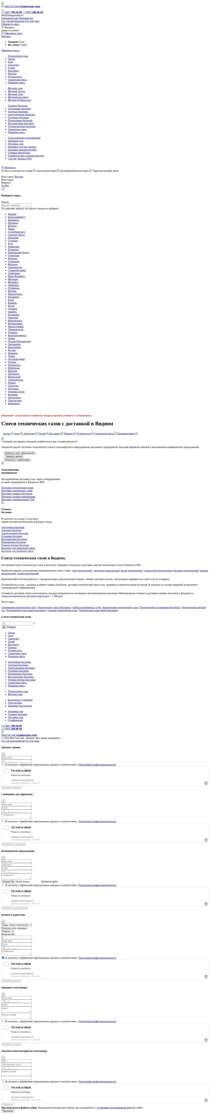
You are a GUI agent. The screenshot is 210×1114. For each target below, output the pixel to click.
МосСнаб (22, 6)
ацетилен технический (106, 570)
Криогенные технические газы (120, 607)
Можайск (13, 282)
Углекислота (15, 76)
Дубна (11, 356)
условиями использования (111, 1107)
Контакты (10, 167)
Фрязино (13, 353)
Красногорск (15, 294)
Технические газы (18, 56)
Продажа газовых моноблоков (18, 496)
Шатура (12, 225)
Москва (12, 214)
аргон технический (131, 570)
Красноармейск (16, 217)
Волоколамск (15, 323)
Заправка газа (15, 140)
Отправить (8, 1104)
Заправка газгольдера (20, 705)
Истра (11, 305)
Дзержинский (15, 329)
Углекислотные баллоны (21, 126)
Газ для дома (32, 21)
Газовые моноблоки (19, 152)
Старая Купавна (17, 270)
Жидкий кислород (18, 97)
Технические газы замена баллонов (26, 610)
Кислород (13, 70)
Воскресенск (15, 320)
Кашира (12, 302)
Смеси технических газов (87, 607)
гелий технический (28, 573)
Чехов (11, 228)
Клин (11, 299)
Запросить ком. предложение (19, 453)
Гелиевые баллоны (18, 117)
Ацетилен (13, 64)
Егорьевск (13, 314)
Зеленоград (14, 365)
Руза (10, 243)
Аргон (11, 59)
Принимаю (8, 1111)
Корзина (6, 36)
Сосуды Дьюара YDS (20, 158)
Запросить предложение (15, 908)
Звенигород (14, 397)
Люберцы (13, 285)
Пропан (12, 73)
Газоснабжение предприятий (24, 137)
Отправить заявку (11, 787)
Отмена (11, 626)
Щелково (13, 223)
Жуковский (14, 376)
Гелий (11, 67)
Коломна (13, 394)
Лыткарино (14, 344)
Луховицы (14, 288)
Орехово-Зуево (16, 391)
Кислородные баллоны (21, 123)
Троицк (12, 362)
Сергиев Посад (16, 234)
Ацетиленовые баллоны (21, 114)
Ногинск (13, 264)
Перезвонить (26, 18)
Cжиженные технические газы (18, 607)
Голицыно (13, 261)
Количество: (8, 934)
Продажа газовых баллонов (16, 493)
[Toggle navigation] (2, 10)
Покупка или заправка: (14, 928)
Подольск (13, 388)
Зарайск (12, 311)
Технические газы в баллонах (54, 607)
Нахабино (13, 297)
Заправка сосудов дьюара (22, 146)
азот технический (82, 570)
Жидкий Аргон (16, 91)
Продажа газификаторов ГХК (18, 499)
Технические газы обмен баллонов (98, 610)
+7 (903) (32, 12)
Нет (7, 185)
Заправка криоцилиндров (22, 149)
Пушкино (13, 249)
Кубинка (13, 258)
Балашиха (13, 220)
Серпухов (13, 385)
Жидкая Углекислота (19, 100)
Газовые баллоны (17, 105)
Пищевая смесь (16, 82)
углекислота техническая (158, 570)
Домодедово (15, 400)
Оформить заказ (10, 24)
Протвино (13, 373)
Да (2, 185)
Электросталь (15, 379)
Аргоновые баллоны (19, 108)
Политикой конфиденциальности (97, 764)
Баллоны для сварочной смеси (18, 548)
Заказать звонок (14, 456)
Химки (12, 382)
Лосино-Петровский (19, 341)
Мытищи (13, 279)
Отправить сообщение (14, 844)
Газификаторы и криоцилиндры (26, 155)
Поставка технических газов (17, 487)
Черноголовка (16, 326)
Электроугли (15, 267)
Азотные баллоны (18, 111)
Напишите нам (9, 18)
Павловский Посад (18, 252)
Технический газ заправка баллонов (159, 607)
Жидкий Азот (15, 94)
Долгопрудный (16, 359)
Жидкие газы (15, 88)
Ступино (13, 240)
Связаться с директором (17, 460)
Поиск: (5, 202)
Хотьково (13, 237)
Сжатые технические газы (62, 610)
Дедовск (12, 308)
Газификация (15, 720)
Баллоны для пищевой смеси (17, 551)
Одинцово (14, 255)
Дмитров (13, 317)
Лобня (11, 338)
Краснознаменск (17, 335)
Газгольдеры (15, 702)
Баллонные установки (20, 699)
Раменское (14, 246)
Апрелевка (14, 273)
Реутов (12, 350)
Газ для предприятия (12, 21)
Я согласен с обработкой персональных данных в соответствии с (60, 764)
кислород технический (186, 570)
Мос (19, 735)
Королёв (12, 371)
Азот (10, 62)
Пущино (12, 332)
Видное (19, 176)
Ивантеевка (14, 347)
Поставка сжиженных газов (16, 490)
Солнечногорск (16, 231)
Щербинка (14, 368)
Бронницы (14, 403)
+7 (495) (11, 12)
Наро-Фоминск (16, 276)
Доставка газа (15, 143)
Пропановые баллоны (20, 120)
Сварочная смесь (17, 79)
